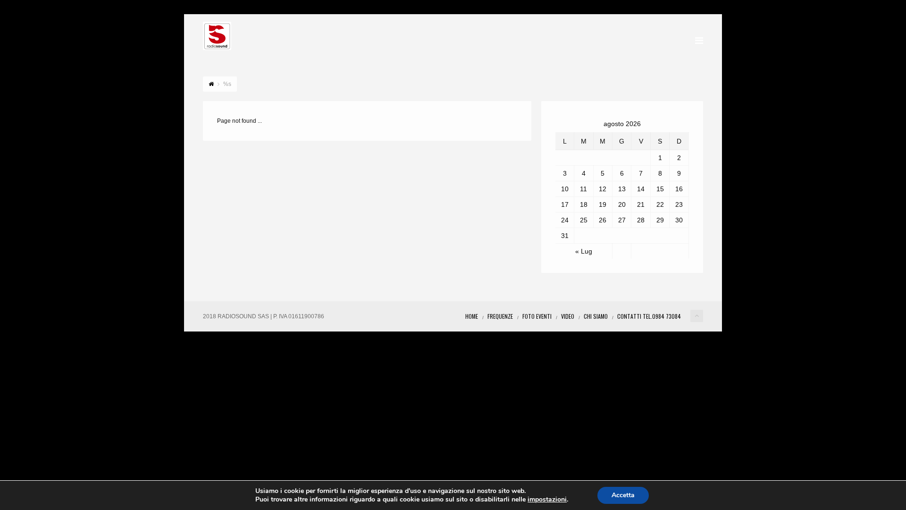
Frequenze (500, 316)
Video (567, 316)
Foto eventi (537, 316)
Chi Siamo (596, 316)
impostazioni (547, 499)
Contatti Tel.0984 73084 (649, 316)
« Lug (583, 251)
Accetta (623, 495)
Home (471, 316)
